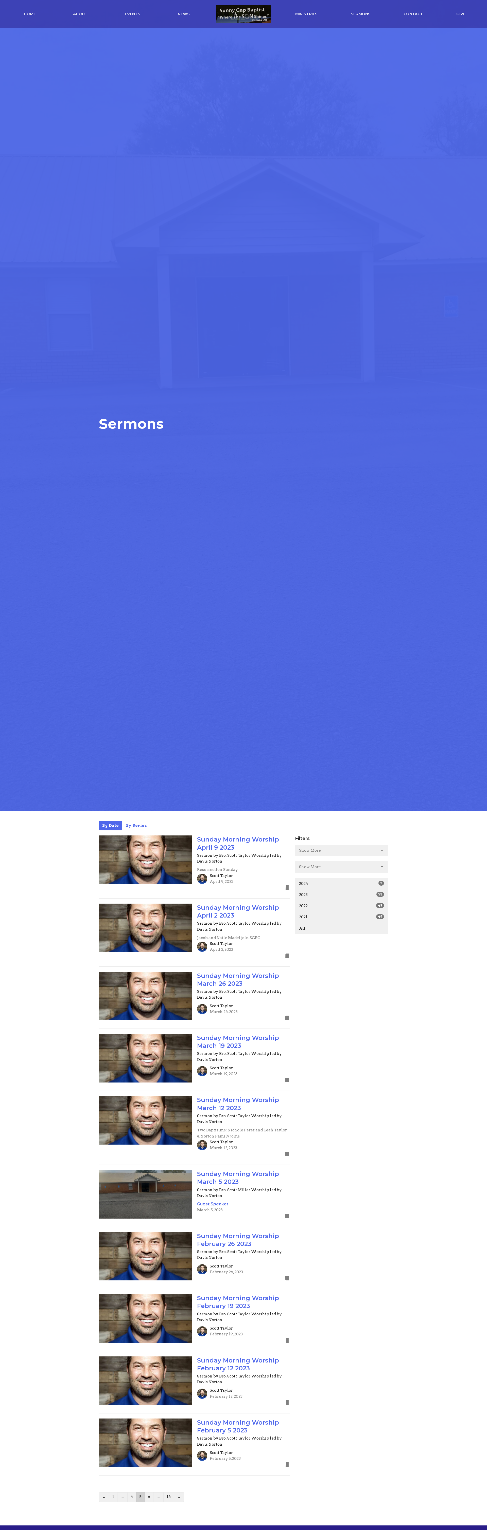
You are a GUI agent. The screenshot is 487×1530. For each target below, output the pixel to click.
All (302, 928)
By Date (110, 825)
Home (30, 13)
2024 (340, 883)
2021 (340, 917)
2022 (340, 906)
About (80, 13)
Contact (413, 13)
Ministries (306, 13)
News (184, 13)
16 (169, 1497)
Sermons (361, 13)
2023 (340, 894)
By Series (136, 825)
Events (132, 13)
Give (460, 13)
